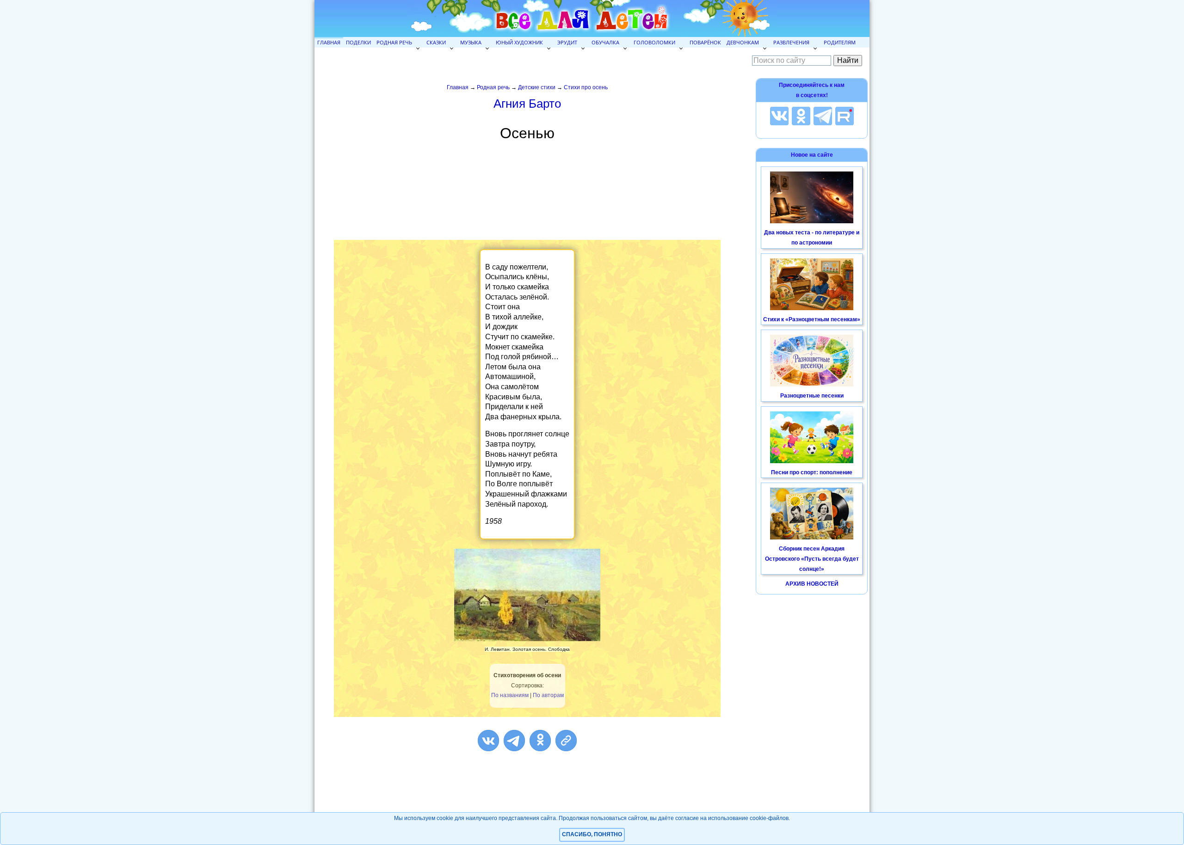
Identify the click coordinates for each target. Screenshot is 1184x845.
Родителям (840, 42)
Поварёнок (705, 42)
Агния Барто (527, 103)
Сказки (436, 42)
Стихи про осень (586, 87)
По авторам (548, 695)
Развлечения (791, 42)
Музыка (470, 42)
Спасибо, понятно (592, 834)
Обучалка (605, 42)
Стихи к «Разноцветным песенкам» (811, 319)
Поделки (358, 42)
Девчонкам (743, 42)
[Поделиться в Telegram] (514, 740)
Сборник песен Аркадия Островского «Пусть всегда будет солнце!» (812, 558)
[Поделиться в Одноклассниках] (540, 740)
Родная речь (394, 42)
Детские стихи (536, 87)
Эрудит (567, 42)
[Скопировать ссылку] (566, 740)
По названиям (510, 695)
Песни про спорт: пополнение (811, 472)
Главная (328, 42)
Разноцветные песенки (812, 395)
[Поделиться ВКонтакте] (488, 740)
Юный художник (519, 42)
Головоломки (654, 42)
